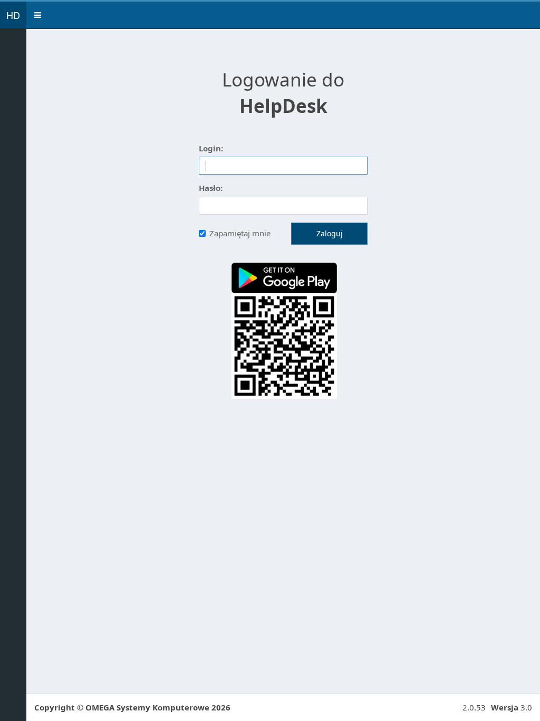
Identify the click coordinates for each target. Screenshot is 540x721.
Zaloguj (329, 233)
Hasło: (211, 187)
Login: (211, 148)
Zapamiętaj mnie (240, 233)
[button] (37, 15)
